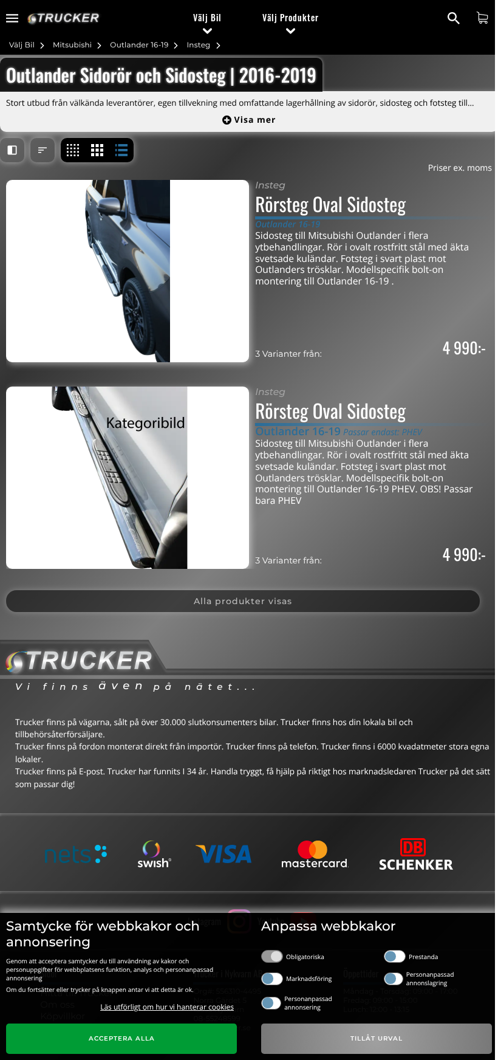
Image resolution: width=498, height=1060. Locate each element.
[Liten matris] (73, 150)
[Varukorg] (483, 17)
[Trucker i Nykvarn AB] (63, 18)
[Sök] (455, 18)
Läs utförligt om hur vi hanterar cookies (167, 1007)
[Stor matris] (97, 150)
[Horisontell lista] (121, 150)
